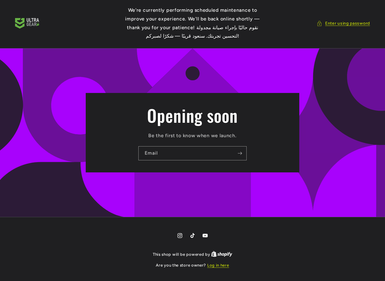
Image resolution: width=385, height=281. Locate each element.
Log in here (218, 265)
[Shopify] (221, 254)
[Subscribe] (239, 153)
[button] (343, 23)
